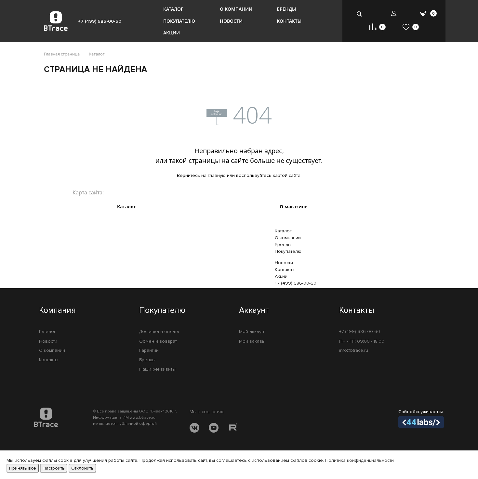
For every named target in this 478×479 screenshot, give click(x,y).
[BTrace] (56, 21)
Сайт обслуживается (420, 411)
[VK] (194, 429)
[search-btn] (359, 14)
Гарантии (149, 350)
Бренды (286, 9)
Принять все (22, 468)
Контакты (289, 21)
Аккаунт (254, 310)
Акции (171, 33)
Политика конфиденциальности (359, 460)
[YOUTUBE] (214, 429)
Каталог (173, 9)
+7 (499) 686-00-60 (99, 21)
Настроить (54, 468)
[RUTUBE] (233, 429)
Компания (57, 310)
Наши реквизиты (157, 369)
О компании (236, 9)
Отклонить (82, 468)
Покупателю (179, 21)
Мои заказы (252, 341)
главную (217, 175)
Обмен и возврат (158, 341)
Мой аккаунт (252, 331)
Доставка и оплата (159, 331)
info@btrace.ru (353, 350)
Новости (231, 21)
